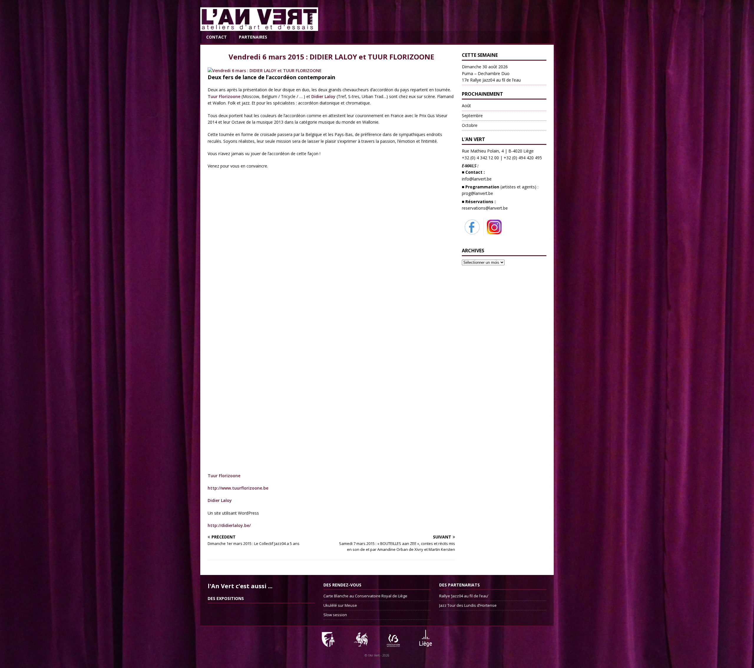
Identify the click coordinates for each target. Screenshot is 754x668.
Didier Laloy (324, 96)
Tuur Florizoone (224, 96)
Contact (216, 37)
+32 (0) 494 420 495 (523, 157)
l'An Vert (374, 655)
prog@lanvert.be (477, 193)
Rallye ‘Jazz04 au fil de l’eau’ (463, 596)
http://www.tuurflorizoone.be (238, 488)
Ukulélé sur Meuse (340, 605)
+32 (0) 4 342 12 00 (480, 157)
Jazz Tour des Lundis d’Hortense (468, 605)
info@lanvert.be (477, 179)
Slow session (335, 614)
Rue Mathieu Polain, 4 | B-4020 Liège (498, 151)
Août (466, 105)
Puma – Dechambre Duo (491, 73)
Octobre (469, 125)
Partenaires (253, 37)
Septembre (472, 115)
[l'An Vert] (259, 27)
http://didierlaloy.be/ (229, 525)
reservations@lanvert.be (485, 208)
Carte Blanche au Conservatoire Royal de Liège (365, 596)
